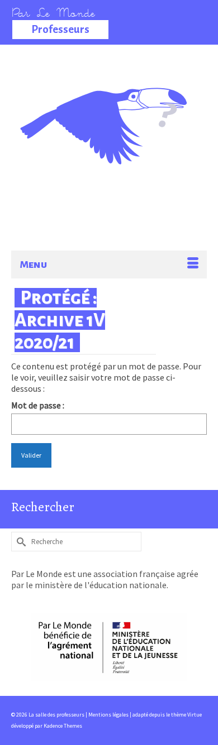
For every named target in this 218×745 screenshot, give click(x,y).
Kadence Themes (63, 725)
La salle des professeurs (109, 103)
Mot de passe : (37, 405)
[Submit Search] (19, 541)
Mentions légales (109, 714)
